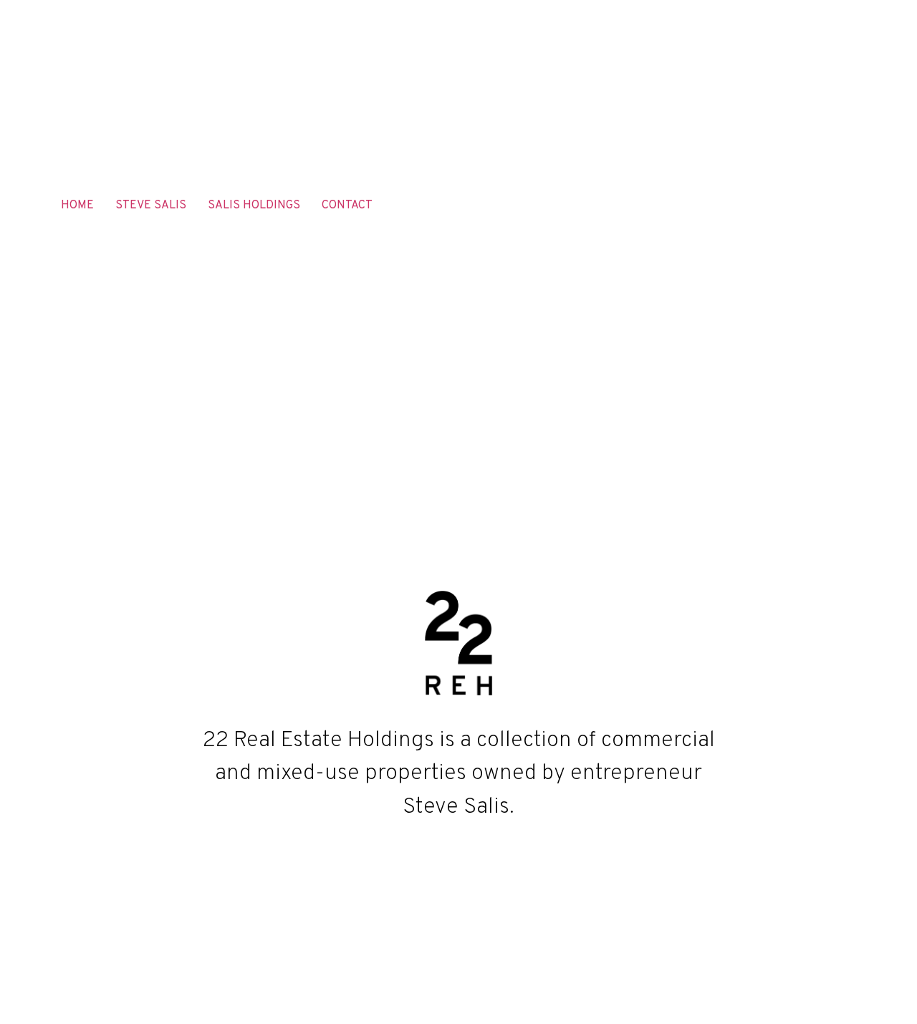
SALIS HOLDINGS (254, 205)
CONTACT (347, 205)
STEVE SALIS (150, 205)
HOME (77, 205)
